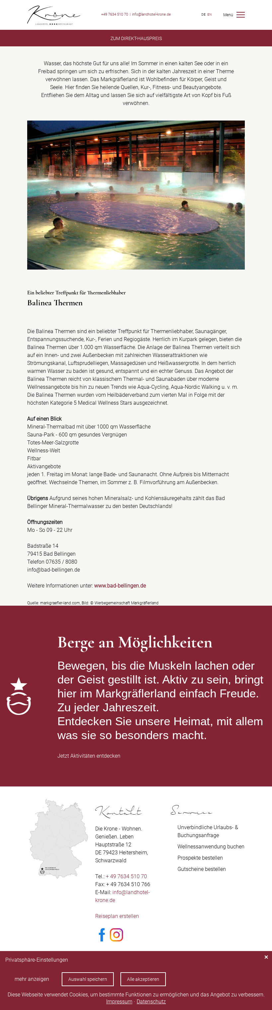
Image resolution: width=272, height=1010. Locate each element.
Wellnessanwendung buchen (210, 846)
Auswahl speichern (87, 979)
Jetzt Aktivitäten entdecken (88, 756)
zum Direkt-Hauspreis (136, 38)
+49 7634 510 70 (114, 14)
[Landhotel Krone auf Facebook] (101, 939)
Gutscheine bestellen (201, 869)
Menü (228, 15)
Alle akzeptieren (143, 979)
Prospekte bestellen (200, 858)
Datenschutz (151, 1001)
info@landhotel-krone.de (151, 14)
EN (209, 14)
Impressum (119, 1001)
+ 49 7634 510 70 (126, 876)
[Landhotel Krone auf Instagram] (116, 939)
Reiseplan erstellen (117, 916)
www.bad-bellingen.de (120, 585)
